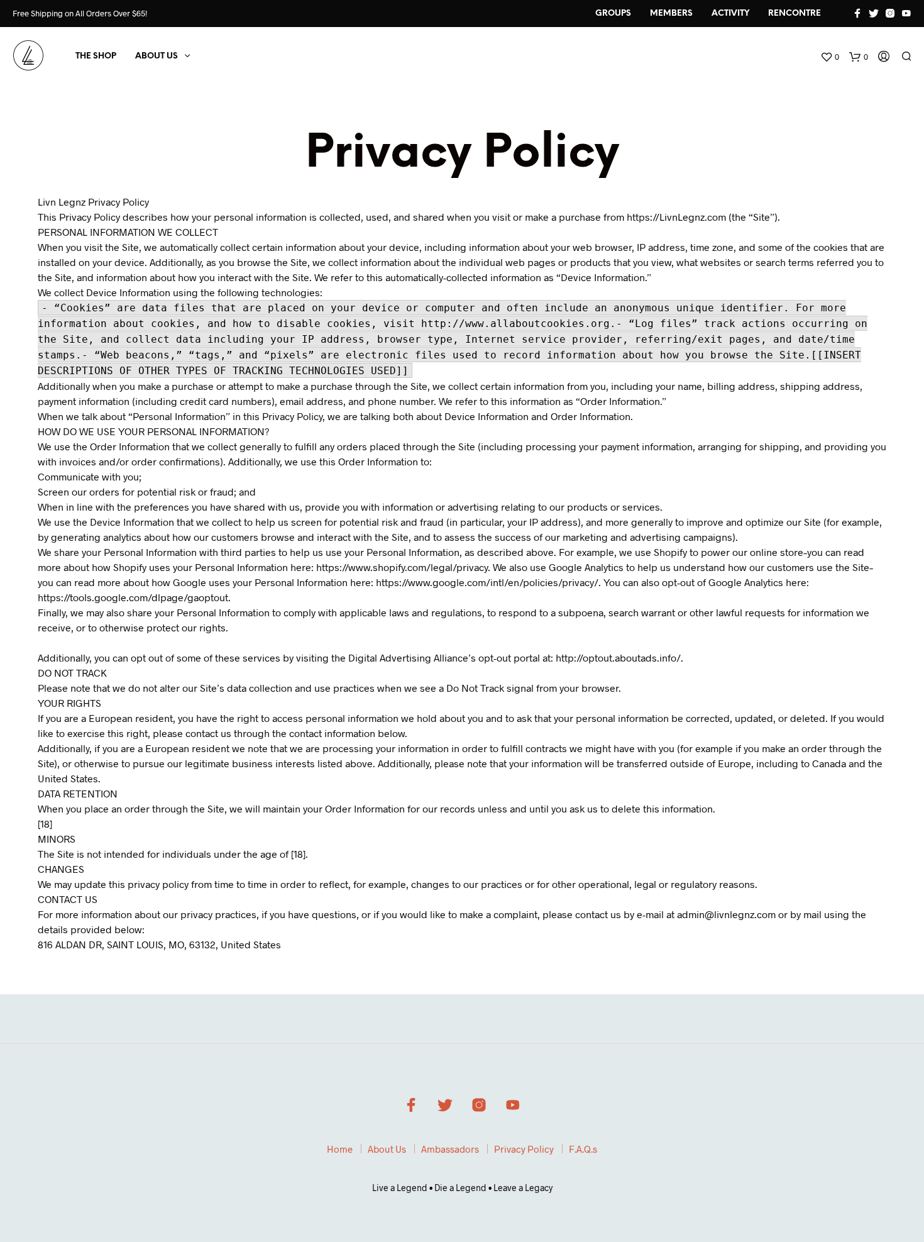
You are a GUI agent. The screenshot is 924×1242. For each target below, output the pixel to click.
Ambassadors (450, 1149)
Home (340, 1149)
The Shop (95, 56)
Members (671, 13)
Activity (730, 13)
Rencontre (794, 13)
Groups (613, 13)
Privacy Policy (524, 1149)
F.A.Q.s (583, 1149)
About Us (156, 56)
